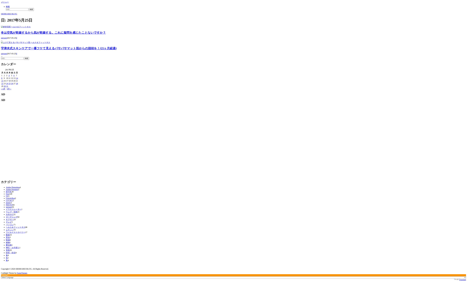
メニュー (5, 2)
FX (7, 196)
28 (17, 84)
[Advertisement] (19, 140)
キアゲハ (10, 220)
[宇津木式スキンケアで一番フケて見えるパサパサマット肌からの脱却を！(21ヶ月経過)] (16, 42)
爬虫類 (9, 245)
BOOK (9, 192)
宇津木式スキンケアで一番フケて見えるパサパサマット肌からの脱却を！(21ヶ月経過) (59, 48)
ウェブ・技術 (12, 212)
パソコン (10, 225)
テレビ (9, 222)
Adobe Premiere (12, 190)
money (8, 203)
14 (17, 78)
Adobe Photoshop (13, 187)
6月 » (9, 89)
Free (7, 194)
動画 (8, 235)
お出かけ (10, 214)
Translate (462, 280)
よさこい (10, 230)
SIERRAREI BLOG (9, 14)
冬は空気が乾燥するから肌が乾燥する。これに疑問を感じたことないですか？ (53, 32)
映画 (8, 240)
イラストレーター (13, 209)
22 (2, 84)
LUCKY (9, 200)
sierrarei (4, 38)
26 (12, 84)
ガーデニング (12, 217)
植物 (8, 242)
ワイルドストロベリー (15, 232)
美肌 (8, 250)
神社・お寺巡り (12, 248)
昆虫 (8, 237)
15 (2, 81)
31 (7, 86)
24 (7, 84)
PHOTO (9, 205)
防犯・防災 (11, 253)
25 (10, 84)
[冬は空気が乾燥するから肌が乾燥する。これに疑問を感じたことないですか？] (6, 27)
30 (5, 86)
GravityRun (10, 198)
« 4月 (3, 89)
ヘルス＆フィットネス (21, 27)
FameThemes (22, 273)
